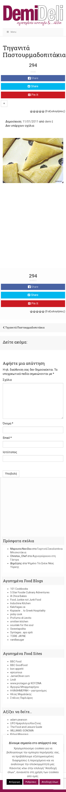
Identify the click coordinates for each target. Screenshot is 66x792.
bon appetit (16, 668)
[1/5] (31, 111)
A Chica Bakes (18, 596)
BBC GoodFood (18, 665)
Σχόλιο (7, 380)
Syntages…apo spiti (21, 632)
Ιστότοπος (10, 452)
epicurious (16, 672)
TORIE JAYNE (18, 636)
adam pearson (18, 719)
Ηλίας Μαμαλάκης (21, 694)
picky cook (16, 614)
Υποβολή (11, 473)
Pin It (34, 95)
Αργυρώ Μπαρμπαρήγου (24, 686)
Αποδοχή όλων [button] (50, 782)
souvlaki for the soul (21, 625)
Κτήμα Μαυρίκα (19, 734)
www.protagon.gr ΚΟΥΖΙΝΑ (25, 683)
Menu (13, 32)
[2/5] (34, 111)
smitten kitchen (19, 621)
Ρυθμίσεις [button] (30, 782)
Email (7, 438)
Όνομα (8, 423)
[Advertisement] (33, 232)
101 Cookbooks (19, 588)
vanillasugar (17, 639)
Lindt (13, 679)
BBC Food (15, 661)
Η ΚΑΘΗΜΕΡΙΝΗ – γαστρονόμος (28, 690)
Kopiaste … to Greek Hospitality (27, 610)
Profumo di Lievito (20, 617)
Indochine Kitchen (20, 603)
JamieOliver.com (20, 676)
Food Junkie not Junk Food (25, 599)
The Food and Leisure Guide (26, 726)
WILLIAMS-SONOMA (22, 730)
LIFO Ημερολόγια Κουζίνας (25, 723)
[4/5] (40, 111)
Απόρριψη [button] (14, 782)
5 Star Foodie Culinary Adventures (30, 592)
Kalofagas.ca (17, 606)
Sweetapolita (18, 628)
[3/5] (37, 111)
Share (34, 78)
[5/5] (43, 111)
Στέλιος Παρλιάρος (21, 697)
